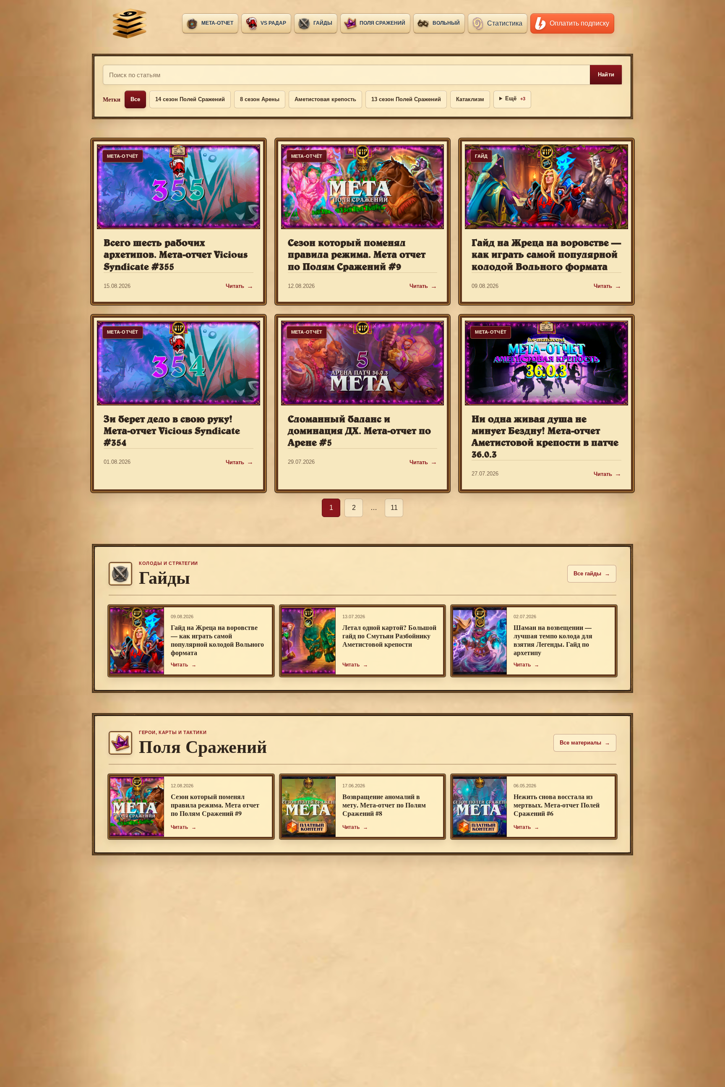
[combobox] (346, 74)
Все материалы (585, 742)
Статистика (504, 23)
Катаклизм (470, 99)
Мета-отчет (217, 23)
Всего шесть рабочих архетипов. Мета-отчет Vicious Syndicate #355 (176, 254)
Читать (235, 286)
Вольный (446, 23)
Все (135, 99)
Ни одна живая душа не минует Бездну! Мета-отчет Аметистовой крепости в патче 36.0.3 (545, 436)
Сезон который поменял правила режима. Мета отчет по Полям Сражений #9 (356, 254)
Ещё (515, 98)
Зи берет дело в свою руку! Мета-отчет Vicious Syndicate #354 (172, 430)
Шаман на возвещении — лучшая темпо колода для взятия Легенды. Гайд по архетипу (553, 639)
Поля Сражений (382, 23)
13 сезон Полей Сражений (406, 99)
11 (394, 507)
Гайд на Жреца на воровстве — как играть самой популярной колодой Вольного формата (546, 254)
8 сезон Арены (259, 99)
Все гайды (592, 573)
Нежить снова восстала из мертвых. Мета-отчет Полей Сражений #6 (557, 805)
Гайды (322, 23)
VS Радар (273, 23)
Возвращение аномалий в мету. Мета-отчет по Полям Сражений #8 (384, 805)
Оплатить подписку (579, 23)
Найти (606, 74)
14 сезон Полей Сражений (190, 99)
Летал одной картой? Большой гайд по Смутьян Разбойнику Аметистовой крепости (389, 635)
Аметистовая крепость (325, 99)
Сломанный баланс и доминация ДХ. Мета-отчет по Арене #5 (359, 430)
